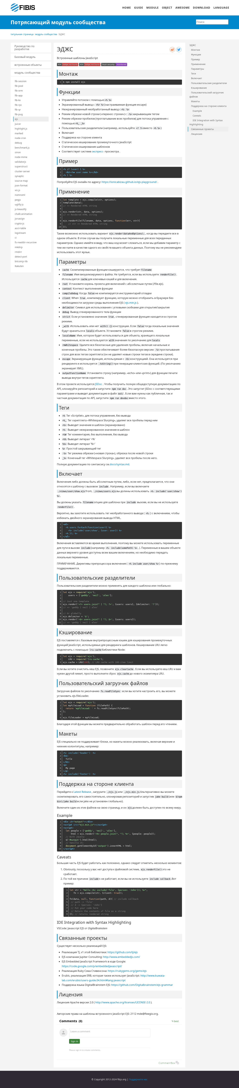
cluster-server (22, 171)
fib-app (19, 95)
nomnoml (20, 194)
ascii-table (20, 228)
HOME (126, 7)
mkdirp (19, 247)
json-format (21, 185)
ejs (16, 119)
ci (16, 237)
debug (18, 142)
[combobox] (212, 22)
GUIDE (138, 7)
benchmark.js (22, 147)
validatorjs (20, 161)
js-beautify (20, 209)
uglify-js (19, 204)
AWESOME (182, 7)
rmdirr (18, 251)
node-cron (20, 138)
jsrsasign (20, 218)
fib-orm (19, 90)
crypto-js (19, 223)
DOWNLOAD (201, 7)
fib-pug (19, 114)
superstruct (21, 166)
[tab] (31, 47)
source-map (21, 180)
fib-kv (18, 100)
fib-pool (19, 85)
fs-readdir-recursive (26, 242)
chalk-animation (23, 213)
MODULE (152, 7)
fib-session (21, 81)
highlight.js (21, 128)
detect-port (21, 256)
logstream (20, 232)
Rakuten (19, 266)
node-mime (21, 157)
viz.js (17, 190)
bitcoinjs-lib (21, 261)
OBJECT (167, 7)
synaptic (19, 176)
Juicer (18, 123)
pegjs (18, 199)
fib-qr (18, 109)
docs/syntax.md (119, 464)
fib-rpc (18, 104)
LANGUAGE (221, 7)
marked (19, 133)
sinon (18, 152)
